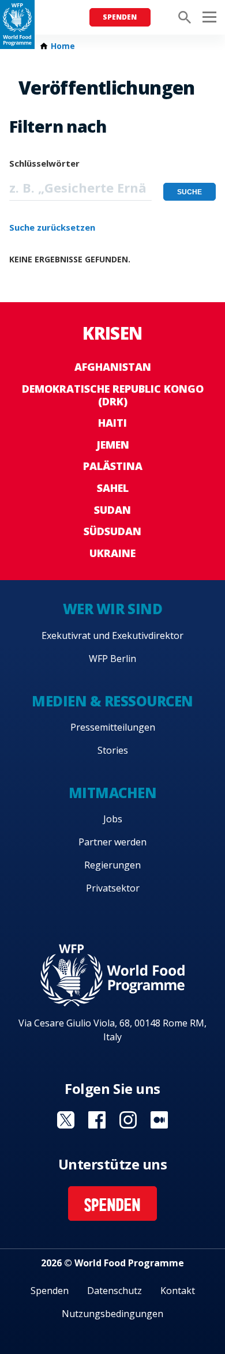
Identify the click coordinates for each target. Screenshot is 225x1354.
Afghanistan (112, 367)
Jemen (112, 445)
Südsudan (112, 531)
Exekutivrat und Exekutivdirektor (112, 635)
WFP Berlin (112, 658)
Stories (112, 750)
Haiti (112, 423)
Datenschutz (114, 1290)
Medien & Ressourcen (112, 700)
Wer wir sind (112, 608)
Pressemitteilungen (112, 727)
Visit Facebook (97, 1120)
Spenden (120, 17)
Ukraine (112, 553)
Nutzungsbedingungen (112, 1313)
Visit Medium (159, 1120)
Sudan (112, 510)
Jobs (112, 819)
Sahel (113, 488)
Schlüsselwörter (44, 163)
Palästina (112, 466)
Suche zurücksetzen (52, 227)
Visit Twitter (65, 1120)
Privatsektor (113, 888)
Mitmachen (113, 792)
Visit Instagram (128, 1120)
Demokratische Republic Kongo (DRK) (113, 395)
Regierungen (112, 865)
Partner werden (112, 842)
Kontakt (177, 1290)
